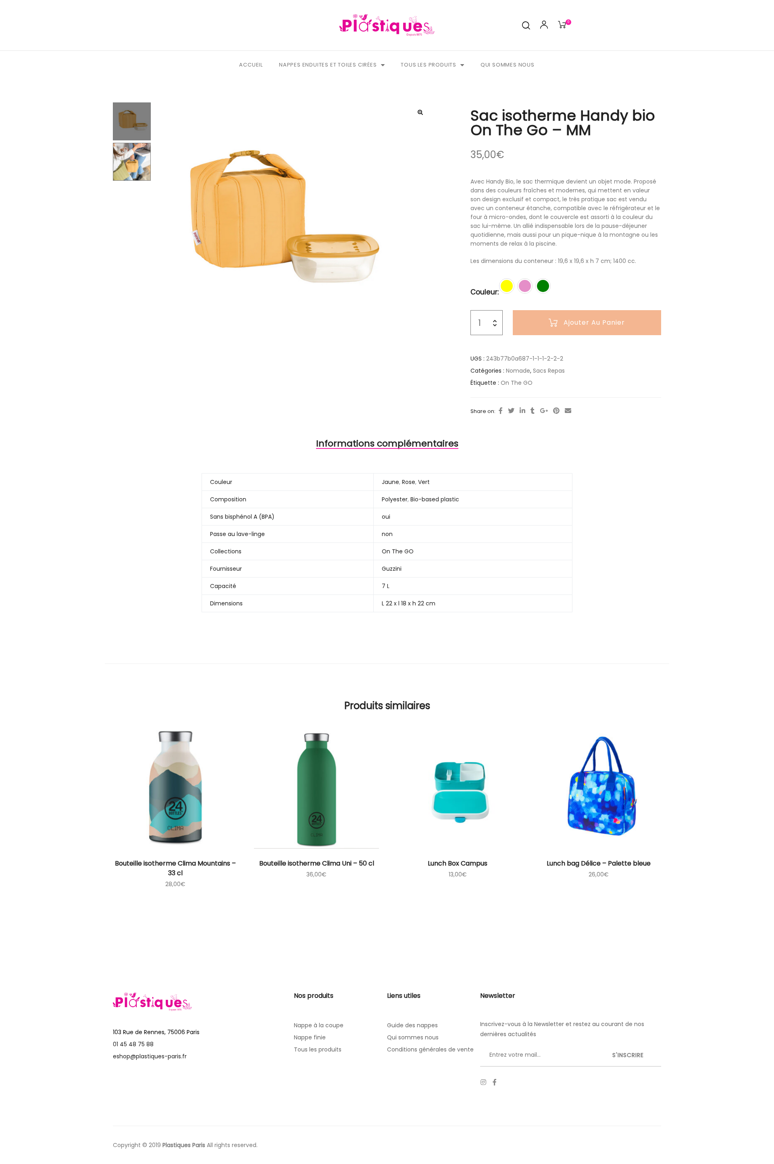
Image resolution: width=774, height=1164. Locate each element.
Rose (408, 482)
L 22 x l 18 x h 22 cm (408, 603)
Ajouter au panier (594, 322)
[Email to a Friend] (568, 411)
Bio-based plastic (434, 499)
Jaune (390, 482)
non (387, 534)
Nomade (518, 371)
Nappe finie (310, 1037)
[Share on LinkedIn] (522, 411)
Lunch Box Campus (457, 863)
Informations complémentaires (387, 443)
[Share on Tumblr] (533, 411)
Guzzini (392, 569)
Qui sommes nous (508, 65)
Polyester (395, 499)
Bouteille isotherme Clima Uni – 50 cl (316, 863)
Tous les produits (428, 65)
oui (386, 517)
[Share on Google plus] (544, 411)
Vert (424, 482)
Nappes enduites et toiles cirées (328, 65)
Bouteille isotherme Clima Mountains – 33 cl (175, 868)
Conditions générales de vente (430, 1049)
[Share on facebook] (501, 411)
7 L (385, 586)
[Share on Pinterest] (556, 411)
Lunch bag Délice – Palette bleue (599, 863)
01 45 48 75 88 (133, 1044)
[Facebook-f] (494, 1082)
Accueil (251, 65)
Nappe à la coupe (318, 1025)
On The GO (517, 383)
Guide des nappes (412, 1025)
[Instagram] (483, 1082)
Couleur (483, 292)
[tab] (387, 443)
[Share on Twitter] (511, 411)
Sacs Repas (549, 371)
